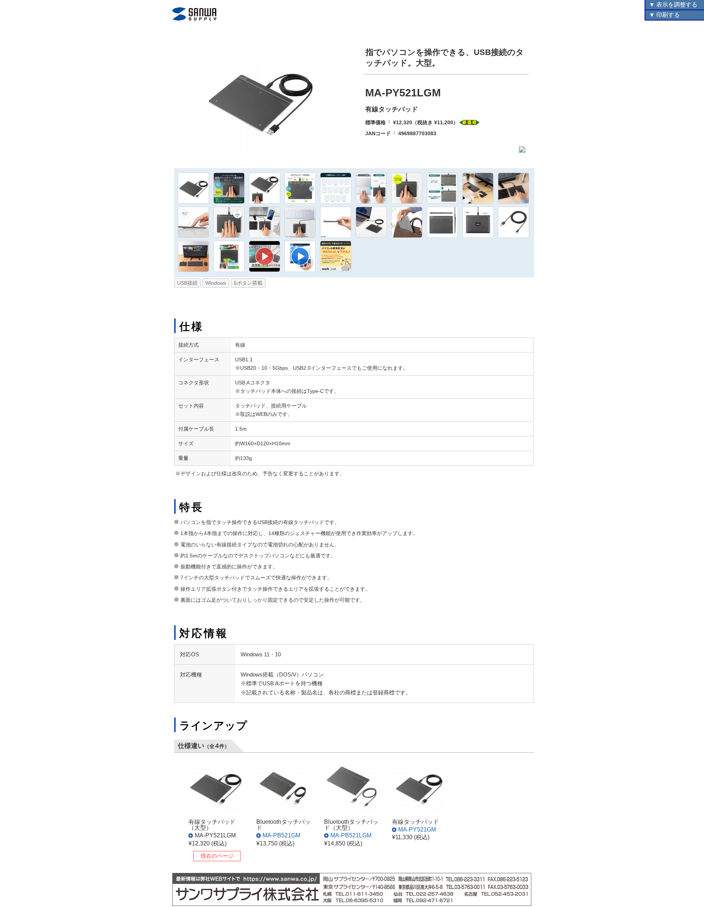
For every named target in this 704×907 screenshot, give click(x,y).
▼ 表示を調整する (673, 4)
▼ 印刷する (664, 15)
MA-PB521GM (281, 835)
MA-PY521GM (417, 829)
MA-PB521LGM (350, 835)
